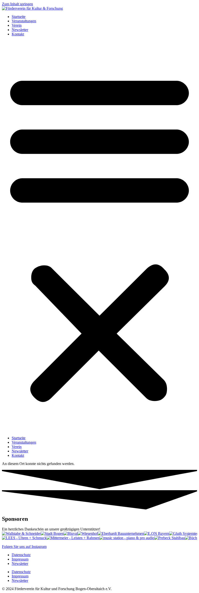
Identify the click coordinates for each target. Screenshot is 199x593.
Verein (17, 25)
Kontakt (18, 34)
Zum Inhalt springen (17, 4)
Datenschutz (21, 555)
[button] (99, 236)
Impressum (20, 559)
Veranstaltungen (24, 21)
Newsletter (20, 30)
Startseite (18, 17)
